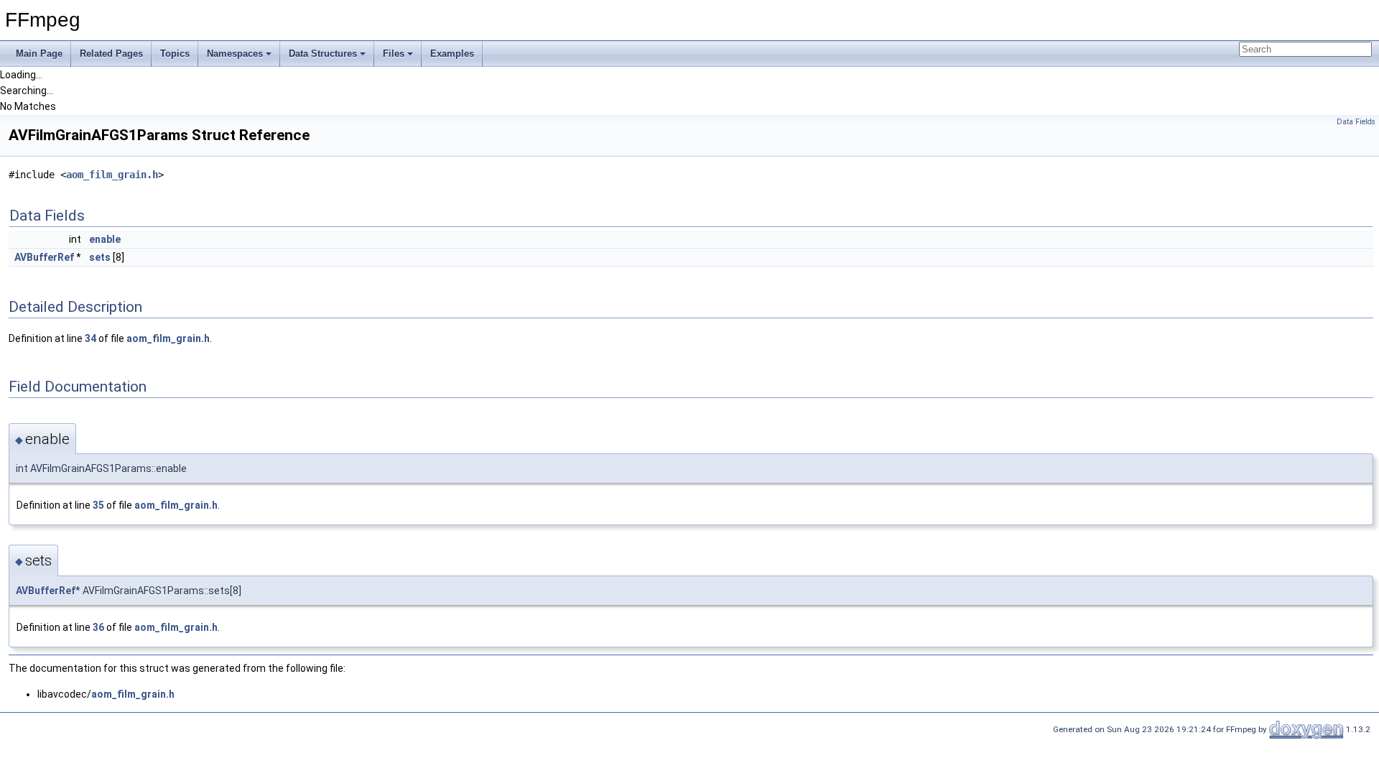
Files (393, 53)
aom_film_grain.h (112, 174)
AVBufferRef (44, 257)
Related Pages (111, 53)
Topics (175, 53)
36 (98, 627)
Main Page (39, 53)
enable (105, 239)
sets (100, 257)
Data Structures (323, 53)
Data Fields (1356, 121)
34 (90, 338)
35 (98, 505)
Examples (452, 53)
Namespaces (235, 53)
